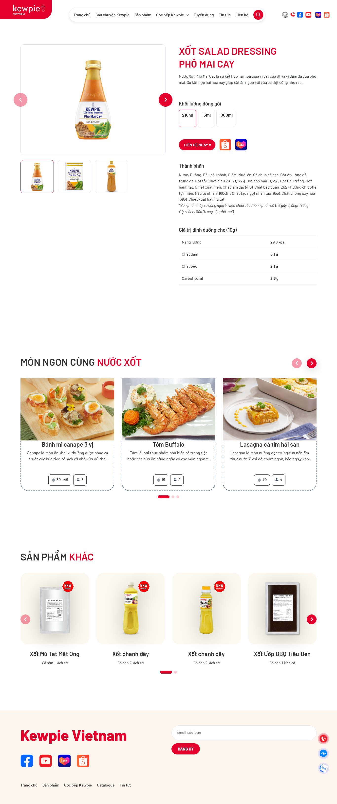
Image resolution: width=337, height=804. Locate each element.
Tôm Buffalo (168, 444)
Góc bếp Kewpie (170, 14)
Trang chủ (82, 14)
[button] (165, 100)
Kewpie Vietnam (73, 735)
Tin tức (225, 14)
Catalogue (106, 785)
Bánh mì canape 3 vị (67, 444)
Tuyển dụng (204, 14)
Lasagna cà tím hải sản (270, 444)
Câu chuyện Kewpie (112, 14)
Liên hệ (242, 14)
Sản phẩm (142, 14)
